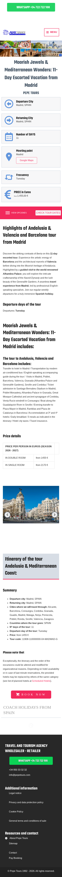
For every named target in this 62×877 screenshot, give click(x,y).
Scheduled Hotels (41, 681)
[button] (31, 7)
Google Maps (26, 160)
